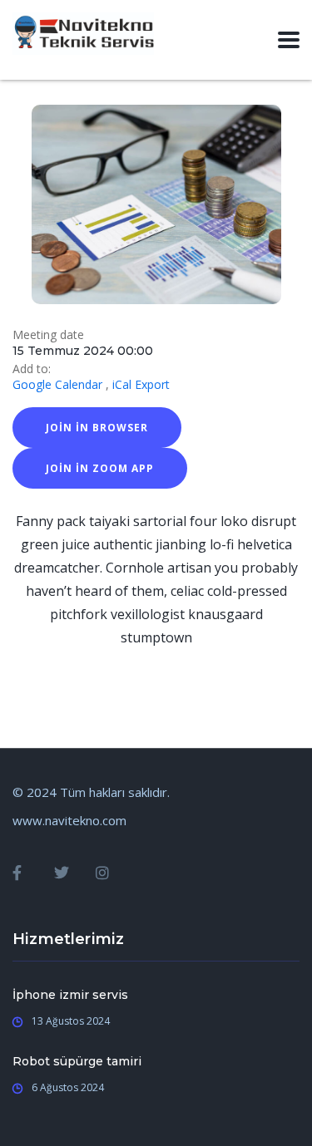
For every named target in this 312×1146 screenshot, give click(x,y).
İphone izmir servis (70, 994)
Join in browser (97, 428)
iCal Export (141, 384)
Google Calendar (57, 384)
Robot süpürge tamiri (76, 1061)
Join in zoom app (100, 468)
